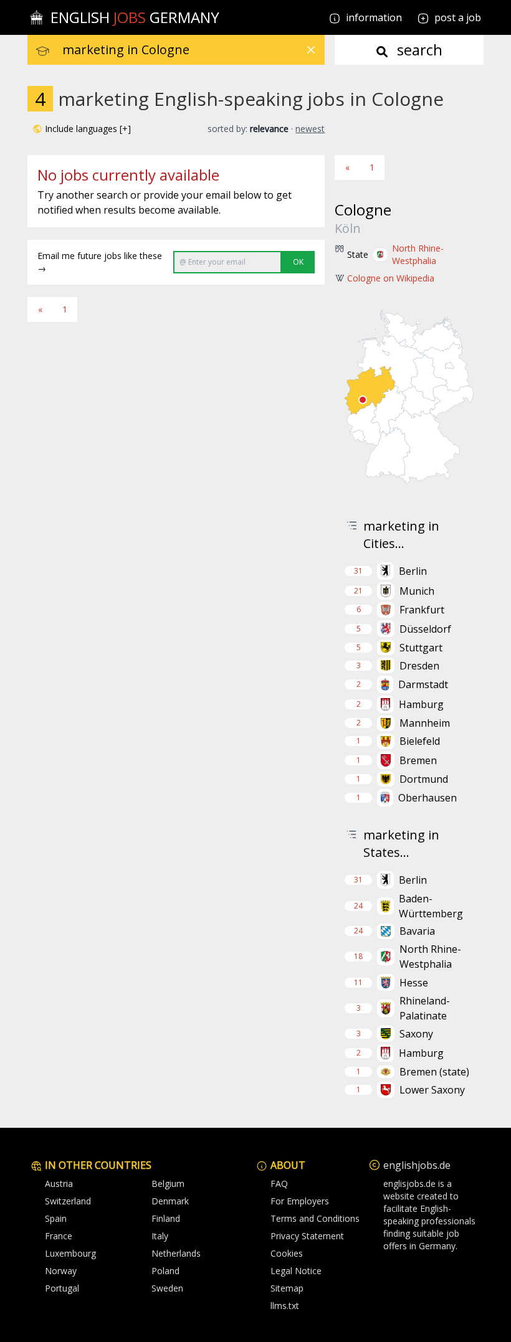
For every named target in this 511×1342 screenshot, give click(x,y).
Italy (159, 1236)
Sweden (167, 1288)
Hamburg (421, 704)
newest (310, 129)
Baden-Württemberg (431, 906)
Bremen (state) (434, 1072)
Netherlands (176, 1253)
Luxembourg (70, 1253)
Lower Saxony (432, 1090)
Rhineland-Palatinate (424, 1008)
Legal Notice (296, 1271)
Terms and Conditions (315, 1218)
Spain (56, 1218)
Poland (165, 1271)
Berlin (413, 571)
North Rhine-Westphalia (418, 254)
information (372, 17)
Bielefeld (419, 741)
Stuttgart (420, 647)
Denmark (170, 1201)
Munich (416, 591)
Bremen (418, 760)
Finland (165, 1218)
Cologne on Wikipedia (390, 278)
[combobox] (193, 50)
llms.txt (284, 1305)
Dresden (419, 666)
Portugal (62, 1288)
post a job (457, 17)
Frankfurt (421, 610)
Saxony (416, 1034)
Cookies (286, 1253)
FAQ (279, 1183)
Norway (61, 1271)
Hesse (413, 983)
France (58, 1236)
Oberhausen (427, 798)
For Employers (299, 1201)
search (417, 49)
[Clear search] (311, 50)
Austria (59, 1183)
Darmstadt (423, 684)
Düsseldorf (425, 629)
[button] (81, 129)
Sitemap (286, 1288)
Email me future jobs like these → (99, 262)
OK (298, 262)
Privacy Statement (307, 1236)
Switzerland (68, 1201)
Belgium (167, 1183)
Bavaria (417, 931)
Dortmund (423, 779)
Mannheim (424, 723)
